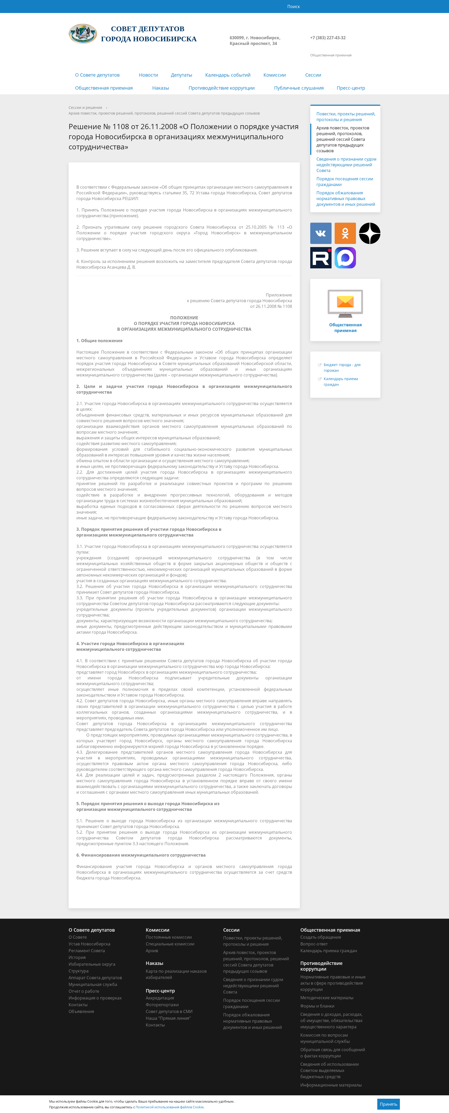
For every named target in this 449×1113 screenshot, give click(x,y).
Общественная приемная (104, 88)
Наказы (160, 88)
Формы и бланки (317, 1006)
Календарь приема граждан (328, 950)
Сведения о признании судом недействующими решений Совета (346, 164)
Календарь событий (227, 75)
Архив (152, 950)
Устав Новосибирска (89, 944)
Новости (148, 75)
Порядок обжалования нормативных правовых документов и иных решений (345, 198)
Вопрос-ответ (314, 944)
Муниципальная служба (93, 984)
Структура (79, 971)
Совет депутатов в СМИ (169, 1011)
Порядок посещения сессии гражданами (344, 181)
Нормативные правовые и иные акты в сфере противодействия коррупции (333, 983)
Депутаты (181, 75)
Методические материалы (326, 998)
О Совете (78, 937)
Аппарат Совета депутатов (95, 978)
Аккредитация (160, 998)
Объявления (81, 1011)
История (77, 957)
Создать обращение (320, 937)
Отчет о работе (84, 991)
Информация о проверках (95, 998)
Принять (388, 1104)
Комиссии (274, 75)
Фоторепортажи (162, 1005)
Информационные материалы (331, 1085)
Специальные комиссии (170, 944)
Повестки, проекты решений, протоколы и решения (345, 116)
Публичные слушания (299, 88)
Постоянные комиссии (169, 937)
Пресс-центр (351, 88)
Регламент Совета (87, 950)
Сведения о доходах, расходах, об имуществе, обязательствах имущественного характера (331, 1020)
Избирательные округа (92, 964)
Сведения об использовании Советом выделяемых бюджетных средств (329, 1070)
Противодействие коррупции (222, 88)
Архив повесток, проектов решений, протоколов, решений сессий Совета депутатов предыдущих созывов (164, 113)
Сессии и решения (85, 107)
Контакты (78, 1005)
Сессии (313, 75)
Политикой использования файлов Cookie (169, 1107)
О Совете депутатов (97, 75)
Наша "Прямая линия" (168, 1018)
